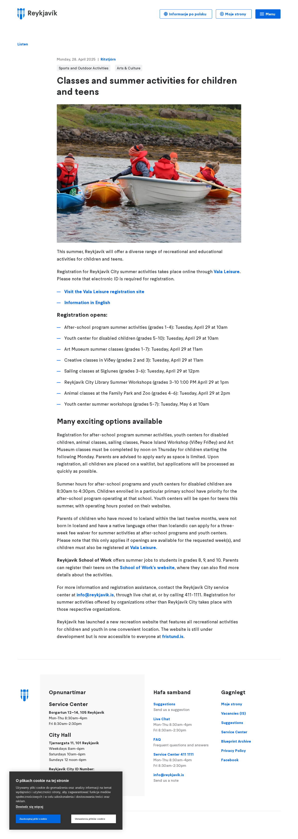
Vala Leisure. (143, 547)
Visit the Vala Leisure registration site (104, 291)
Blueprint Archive (236, 741)
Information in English (87, 302)
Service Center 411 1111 (173, 760)
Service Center (234, 732)
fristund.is (172, 636)
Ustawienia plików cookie (90, 819)
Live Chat (172, 724)
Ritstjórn (108, 59)
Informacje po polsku (187, 14)
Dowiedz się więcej (29, 806)
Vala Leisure (227, 271)
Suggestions (171, 707)
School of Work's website (147, 567)
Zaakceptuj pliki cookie (33, 819)
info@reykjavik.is (95, 595)
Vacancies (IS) (233, 713)
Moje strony (235, 14)
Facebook (230, 759)
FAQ (181, 742)
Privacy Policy (233, 750)
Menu (270, 14)
